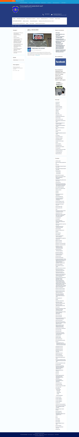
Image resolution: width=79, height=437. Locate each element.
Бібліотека (57, 164)
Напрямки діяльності (44, 18)
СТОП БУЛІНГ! (63, 2)
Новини (27, 23)
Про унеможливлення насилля (60, 340)
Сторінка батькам (37, 2)
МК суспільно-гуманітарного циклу (60, 128)
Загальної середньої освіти (60, 201)
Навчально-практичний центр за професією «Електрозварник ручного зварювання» (61, 275)
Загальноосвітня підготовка (60, 202)
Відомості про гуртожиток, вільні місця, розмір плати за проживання (61, 177)
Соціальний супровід (59, 384)
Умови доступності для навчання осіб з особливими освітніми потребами (61, 406)
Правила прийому (58, 337)
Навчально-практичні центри (40, 23)
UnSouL (43, 433)
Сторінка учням (43, 2)
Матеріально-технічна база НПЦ (60, 243)
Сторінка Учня (58, 402)
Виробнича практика (59, 106)
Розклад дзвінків (58, 364)
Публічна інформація (59, 354)
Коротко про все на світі (59, 119)
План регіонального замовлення (61, 328)
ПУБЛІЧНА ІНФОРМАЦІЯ (23, 2)
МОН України (58, 32)
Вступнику (49, 2)
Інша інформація (58, 217)
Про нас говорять (58, 143)
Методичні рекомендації (59, 257)
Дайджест (57, 110)
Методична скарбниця (59, 252)
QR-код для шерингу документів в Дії (19, 23)
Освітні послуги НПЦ (59, 315)
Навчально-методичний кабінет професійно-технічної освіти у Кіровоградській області (61, 51)
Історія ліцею (58, 219)
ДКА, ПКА (57, 112)
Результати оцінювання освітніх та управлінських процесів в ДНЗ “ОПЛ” (61, 360)
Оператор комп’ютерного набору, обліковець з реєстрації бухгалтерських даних (61, 309)
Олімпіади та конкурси (59, 138)
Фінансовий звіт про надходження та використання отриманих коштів (60, 413)
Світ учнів (57, 372)
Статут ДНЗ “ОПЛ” (58, 387)
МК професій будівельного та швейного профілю (60, 123)
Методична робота (58, 249)
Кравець (57, 231)
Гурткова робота (58, 182)
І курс (56, 209)
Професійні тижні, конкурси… (60, 146)
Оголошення (52, 18)
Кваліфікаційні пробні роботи (60, 116)
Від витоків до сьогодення (31, 18)
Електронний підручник (59, 196)
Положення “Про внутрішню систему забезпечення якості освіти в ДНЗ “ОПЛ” (60, 333)
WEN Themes (42, 435)
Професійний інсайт (59, 145)
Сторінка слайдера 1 (59, 398)
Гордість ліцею (58, 109)
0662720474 (47, 14)
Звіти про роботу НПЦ (59, 206)
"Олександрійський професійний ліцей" (31, 6)
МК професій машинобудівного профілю (60, 126)
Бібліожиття (57, 103)
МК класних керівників (59, 264)
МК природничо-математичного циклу (60, 121)
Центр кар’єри (32, 23)
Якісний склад (58, 429)
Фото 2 (57, 417)
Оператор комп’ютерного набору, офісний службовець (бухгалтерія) (61, 312)
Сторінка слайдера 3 (59, 401)
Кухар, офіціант (58, 234)
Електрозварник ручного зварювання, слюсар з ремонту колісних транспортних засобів (61, 343)
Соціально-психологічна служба (60, 149)
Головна (14, 18)
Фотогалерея (31, 2)
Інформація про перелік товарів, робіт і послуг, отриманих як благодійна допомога (60, 215)
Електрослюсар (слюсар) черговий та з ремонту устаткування (59, 199)
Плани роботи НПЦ (58, 329)
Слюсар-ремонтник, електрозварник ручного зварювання (59, 380)
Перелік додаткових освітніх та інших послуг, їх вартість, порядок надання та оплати (61, 322)
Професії (57, 341)
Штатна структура (58, 425)
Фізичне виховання (59, 411)
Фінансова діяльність (56, 2)
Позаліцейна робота (38, 50)
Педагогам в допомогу (59, 320)
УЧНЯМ (58, 393)
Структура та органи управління (60, 404)
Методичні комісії (58, 256)
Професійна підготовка (59, 346)
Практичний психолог (59, 338)
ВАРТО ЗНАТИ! (58, 389)
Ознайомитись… (37, 55)
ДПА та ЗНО (57, 113)
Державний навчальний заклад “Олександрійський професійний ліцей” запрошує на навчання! (61, 184)
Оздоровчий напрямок (59, 136)
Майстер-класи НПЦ (59, 240)
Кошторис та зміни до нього (60, 230)
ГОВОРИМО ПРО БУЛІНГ (38, 48)
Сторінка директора (59, 152)
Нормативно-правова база (21, 18)
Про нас (38, 18)
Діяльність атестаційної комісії (60, 188)
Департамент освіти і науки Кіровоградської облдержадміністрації (60, 42)
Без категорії (58, 102)
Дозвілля (57, 191)
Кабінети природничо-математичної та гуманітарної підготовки (60, 221)
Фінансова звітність (59, 153)
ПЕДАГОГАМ (59, 392)
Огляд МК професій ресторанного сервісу (61, 133)
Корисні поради (57, 18)
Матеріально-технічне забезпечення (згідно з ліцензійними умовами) (59, 247)
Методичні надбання (59, 250)
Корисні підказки (58, 228)
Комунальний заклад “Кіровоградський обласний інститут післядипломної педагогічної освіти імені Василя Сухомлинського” (60, 46)
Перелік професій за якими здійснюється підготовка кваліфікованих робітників (60, 326)
